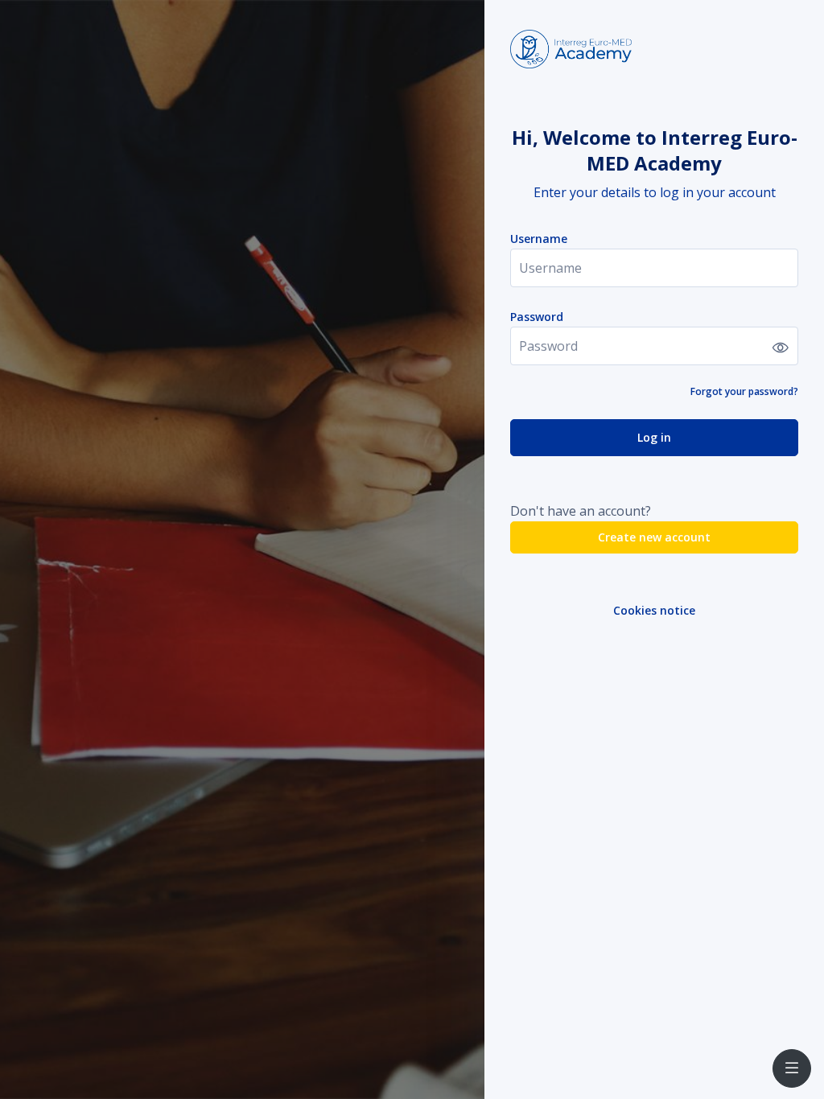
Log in (654, 437)
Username (538, 238)
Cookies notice (654, 610)
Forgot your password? (744, 391)
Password (536, 316)
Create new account (654, 537)
